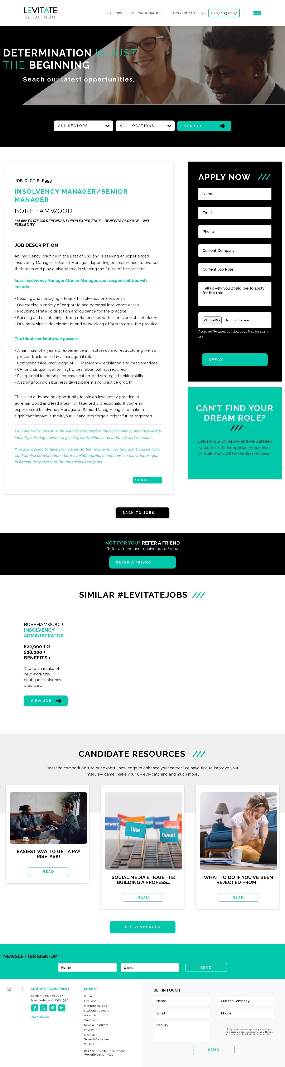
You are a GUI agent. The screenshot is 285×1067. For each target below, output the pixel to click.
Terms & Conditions (96, 1039)
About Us (90, 1015)
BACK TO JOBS (138, 513)
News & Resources (96, 1025)
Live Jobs (114, 13)
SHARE (142, 480)
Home (88, 996)
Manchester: (49, 1000)
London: (47, 995)
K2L (110, 1054)
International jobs (146, 13)
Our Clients (91, 1020)
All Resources (143, 927)
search (192, 126)
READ (48, 872)
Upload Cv (235, 433)
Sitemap (89, 1034)
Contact (89, 1044)
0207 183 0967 (224, 13)
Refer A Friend (134, 562)
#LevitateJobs (40, 1016)
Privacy (89, 1029)
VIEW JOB (41, 701)
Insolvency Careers (188, 13)
